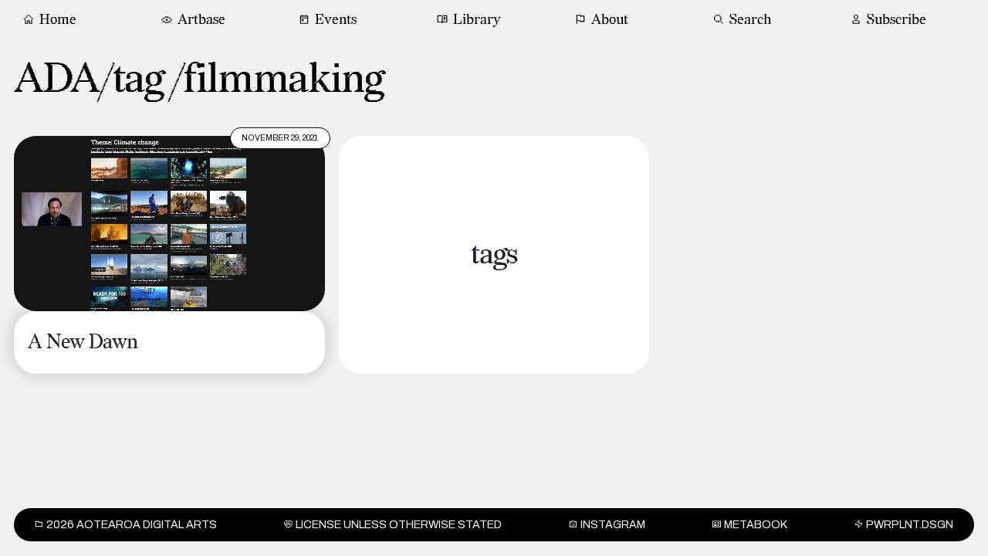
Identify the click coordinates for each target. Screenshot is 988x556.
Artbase (201, 20)
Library (477, 20)
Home (57, 20)
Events (336, 20)
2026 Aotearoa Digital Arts (131, 524)
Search (750, 20)
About (609, 20)
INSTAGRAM (612, 524)
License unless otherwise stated (399, 524)
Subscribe (896, 20)
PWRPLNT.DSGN (909, 524)
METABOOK (755, 524)
